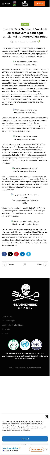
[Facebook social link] (4, 254)
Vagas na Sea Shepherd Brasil (13, 325)
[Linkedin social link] (22, 254)
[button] (46, 417)
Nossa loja (6, 329)
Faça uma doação (8, 321)
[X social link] (10, 254)
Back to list (25, 264)
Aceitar (25, 439)
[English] (14, 2)
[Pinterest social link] (16, 254)
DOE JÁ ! (40, 3)
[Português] (14, 5)
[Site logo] (25, 3)
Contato (5, 333)
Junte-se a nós (7, 317)
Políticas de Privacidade (33, 368)
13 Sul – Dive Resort (23, 77)
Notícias (25, 24)
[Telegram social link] (28, 254)
